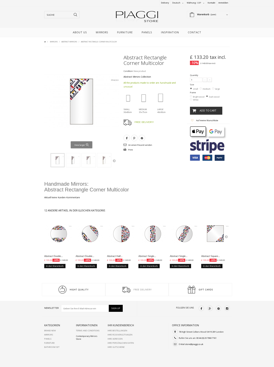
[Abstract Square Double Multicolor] (215, 233)
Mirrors (102, 32)
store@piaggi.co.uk (194, 344)
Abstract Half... (114, 256)
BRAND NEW (50, 330)
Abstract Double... (53, 256)
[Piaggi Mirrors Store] (137, 17)
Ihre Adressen (115, 338)
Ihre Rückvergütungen (120, 334)
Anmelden (223, 2)
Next (114, 160)
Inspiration (170, 32)
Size (192, 84)
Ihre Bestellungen (117, 330)
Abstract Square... (210, 256)
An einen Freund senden (140, 145)
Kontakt (211, 2)
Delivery (165, 2)
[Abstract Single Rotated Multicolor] (184, 233)
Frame (193, 92)
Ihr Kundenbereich (121, 325)
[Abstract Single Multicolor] (152, 233)
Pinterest (142, 138)
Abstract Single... (147, 256)
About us (80, 32)
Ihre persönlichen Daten (121, 342)
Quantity (194, 75)
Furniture (125, 32)
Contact (194, 32)
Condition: (128, 71)
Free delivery (143, 289)
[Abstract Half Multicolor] (121, 233)
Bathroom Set (51, 347)
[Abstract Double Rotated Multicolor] (90, 233)
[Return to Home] (46, 41)
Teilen (127, 138)
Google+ (134, 138)
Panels (147, 32)
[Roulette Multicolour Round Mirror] (58, 160)
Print (130, 149)
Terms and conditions (88, 330)
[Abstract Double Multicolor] (58, 233)
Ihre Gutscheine (116, 347)
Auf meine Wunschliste (207, 120)
